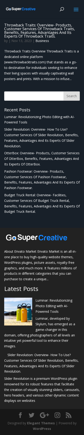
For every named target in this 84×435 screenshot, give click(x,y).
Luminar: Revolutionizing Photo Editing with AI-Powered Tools (53, 306)
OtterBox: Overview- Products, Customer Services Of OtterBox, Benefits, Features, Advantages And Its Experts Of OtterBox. (42, 158)
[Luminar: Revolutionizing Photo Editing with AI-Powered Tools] (18, 312)
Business (42, 41)
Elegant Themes (41, 423)
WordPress (42, 428)
